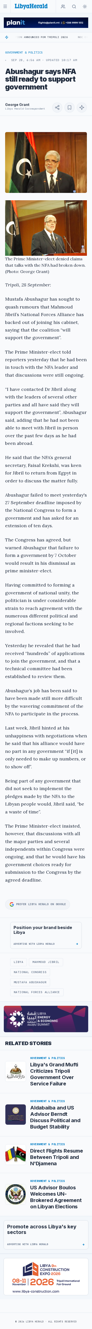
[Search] (74, 7)
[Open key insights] (82, 107)
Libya (19, 962)
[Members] (63, 7)
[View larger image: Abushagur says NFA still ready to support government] (46, 162)
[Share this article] (57, 107)
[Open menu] (5, 6)
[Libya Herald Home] (31, 6)
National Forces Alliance (37, 992)
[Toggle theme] (85, 7)
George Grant (17, 104)
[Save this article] (69, 107)
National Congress (30, 972)
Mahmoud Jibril (46, 962)
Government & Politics (24, 52)
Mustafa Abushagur (30, 982)
